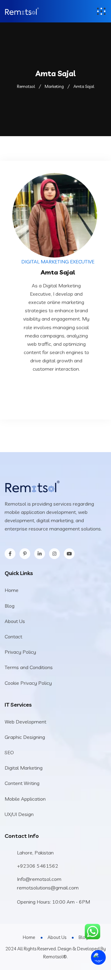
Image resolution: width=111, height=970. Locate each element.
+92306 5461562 (37, 866)
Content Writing (22, 783)
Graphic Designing (25, 737)
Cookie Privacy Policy (28, 683)
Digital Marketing (24, 768)
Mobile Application (25, 799)
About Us (15, 621)
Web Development (25, 722)
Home (11, 590)
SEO (9, 752)
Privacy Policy (20, 652)
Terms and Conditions (29, 667)
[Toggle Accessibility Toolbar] (98, 957)
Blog (9, 606)
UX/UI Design (19, 814)
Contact (13, 636)
